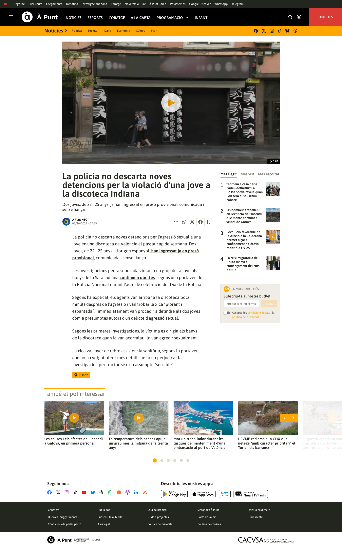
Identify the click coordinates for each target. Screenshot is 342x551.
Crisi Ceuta (35, 4)
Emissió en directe (258, 509)
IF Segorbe (18, 4)
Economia (123, 30)
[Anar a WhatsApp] (111, 492)
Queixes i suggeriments (62, 517)
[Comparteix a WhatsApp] (184, 222)
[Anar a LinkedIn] (137, 492)
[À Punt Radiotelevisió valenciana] (68, 539)
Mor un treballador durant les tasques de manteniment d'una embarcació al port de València (199, 443)
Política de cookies (209, 524)
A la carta (141, 17)
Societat (93, 30)
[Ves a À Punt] (40, 16)
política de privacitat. (245, 317)
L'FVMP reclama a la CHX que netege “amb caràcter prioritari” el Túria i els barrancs (266, 443)
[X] (264, 31)
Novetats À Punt (135, 4)
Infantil (202, 17)
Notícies (74, 17)
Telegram (238, 4)
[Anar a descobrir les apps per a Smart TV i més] (251, 494)
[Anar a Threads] (102, 492)
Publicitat (104, 509)
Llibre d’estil (255, 517)
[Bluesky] (287, 31)
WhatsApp (221, 4)
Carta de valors (207, 517)
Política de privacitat (161, 524)
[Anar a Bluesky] (94, 492)
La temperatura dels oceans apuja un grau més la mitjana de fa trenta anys (138, 443)
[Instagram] (272, 31)
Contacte (53, 509)
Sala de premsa (157, 509)
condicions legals (259, 312)
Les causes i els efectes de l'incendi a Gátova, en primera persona (73, 441)
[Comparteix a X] (192, 222)
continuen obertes (137, 277)
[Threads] (296, 31)
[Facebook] (256, 31)
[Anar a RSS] (146, 492)
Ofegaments (54, 4)
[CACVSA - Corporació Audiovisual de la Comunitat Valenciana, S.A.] (266, 539)
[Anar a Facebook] (50, 492)
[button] (155, 460)
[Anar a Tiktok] (76, 492)
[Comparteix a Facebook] (200, 222)
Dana (107, 30)
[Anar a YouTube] (85, 492)
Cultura (140, 30)
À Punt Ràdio (157, 4)
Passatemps (177, 4)
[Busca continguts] (290, 17)
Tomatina (72, 4)
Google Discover (200, 4)
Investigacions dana (94, 4)
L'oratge (116, 4)
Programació (170, 17)
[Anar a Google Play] (174, 494)
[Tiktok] (279, 31)
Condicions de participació (64, 524)
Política (77, 30)
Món (154, 30)
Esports (95, 17)
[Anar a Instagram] (68, 492)
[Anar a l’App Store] (203, 494)
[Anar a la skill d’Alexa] (225, 494)
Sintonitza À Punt (208, 509)
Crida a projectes (158, 517)
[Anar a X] (59, 492)
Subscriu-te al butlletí (111, 517)
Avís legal (104, 524)
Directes (326, 17)
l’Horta (83, 375)
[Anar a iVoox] (120, 492)
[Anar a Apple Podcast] (128, 492)
